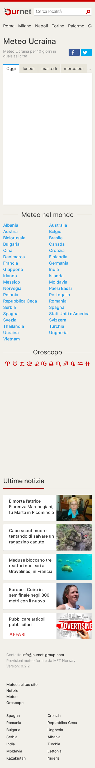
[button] (74, 52)
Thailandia (13, 326)
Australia (58, 225)
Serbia (9, 307)
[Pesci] (88, 365)
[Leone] (37, 365)
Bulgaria (11, 244)
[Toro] (15, 365)
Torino (58, 25)
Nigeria (54, 758)
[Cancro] (29, 365)
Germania (58, 263)
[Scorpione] (58, 365)
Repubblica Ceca (20, 301)
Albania (10, 225)
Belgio (55, 231)
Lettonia (54, 751)
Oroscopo (47, 352)
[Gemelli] (22, 365)
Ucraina (11, 332)
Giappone (13, 269)
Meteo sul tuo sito (21, 684)
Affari (18, 634)
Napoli (41, 25)
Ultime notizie (23, 481)
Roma (9, 25)
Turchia (56, 326)
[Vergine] (44, 365)
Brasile (56, 237)
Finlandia (58, 256)
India (54, 269)
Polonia (10, 294)
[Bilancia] (51, 365)
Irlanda (10, 275)
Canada (57, 244)
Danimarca (14, 256)
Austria (10, 231)
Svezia (9, 320)
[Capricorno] (73, 365)
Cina (7, 250)
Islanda (56, 275)
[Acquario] (80, 365)
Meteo (11, 696)
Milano (24, 25)
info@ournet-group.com (43, 654)
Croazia (57, 250)
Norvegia (12, 288)
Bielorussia (14, 237)
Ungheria (58, 332)
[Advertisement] (47, 423)
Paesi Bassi (60, 288)
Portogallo (59, 294)
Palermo (76, 25)
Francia (10, 263)
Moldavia (58, 282)
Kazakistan (16, 758)
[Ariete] (8, 365)
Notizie (12, 690)
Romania (57, 301)
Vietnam (11, 338)
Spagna (56, 307)
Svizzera (57, 320)
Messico (11, 282)
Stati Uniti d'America (69, 313)
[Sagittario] (66, 365)
